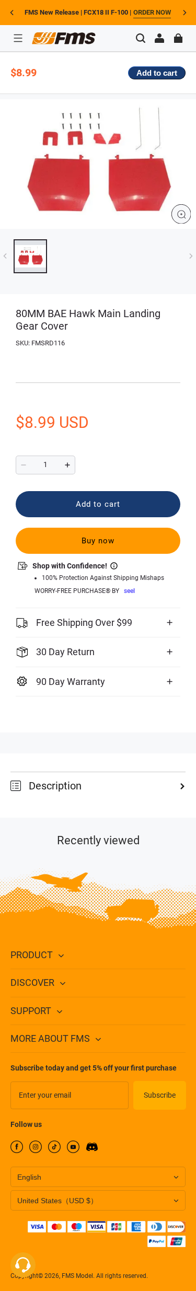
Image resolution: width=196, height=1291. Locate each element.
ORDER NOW (152, 12)
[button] (17, 38)
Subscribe (160, 1095)
